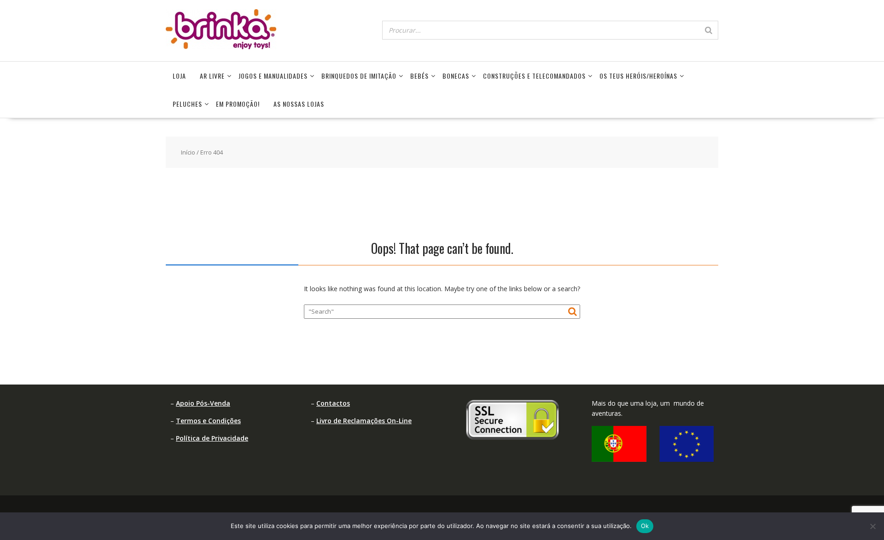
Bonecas (455, 75)
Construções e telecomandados (534, 75)
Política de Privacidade (212, 438)
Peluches (187, 104)
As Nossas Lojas (298, 104)
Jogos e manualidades (273, 75)
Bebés (419, 75)
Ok (645, 525)
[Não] (872, 526)
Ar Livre (212, 75)
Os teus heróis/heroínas (638, 75)
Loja (179, 75)
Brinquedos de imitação (358, 75)
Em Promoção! (238, 104)
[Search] (708, 30)
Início (188, 152)
